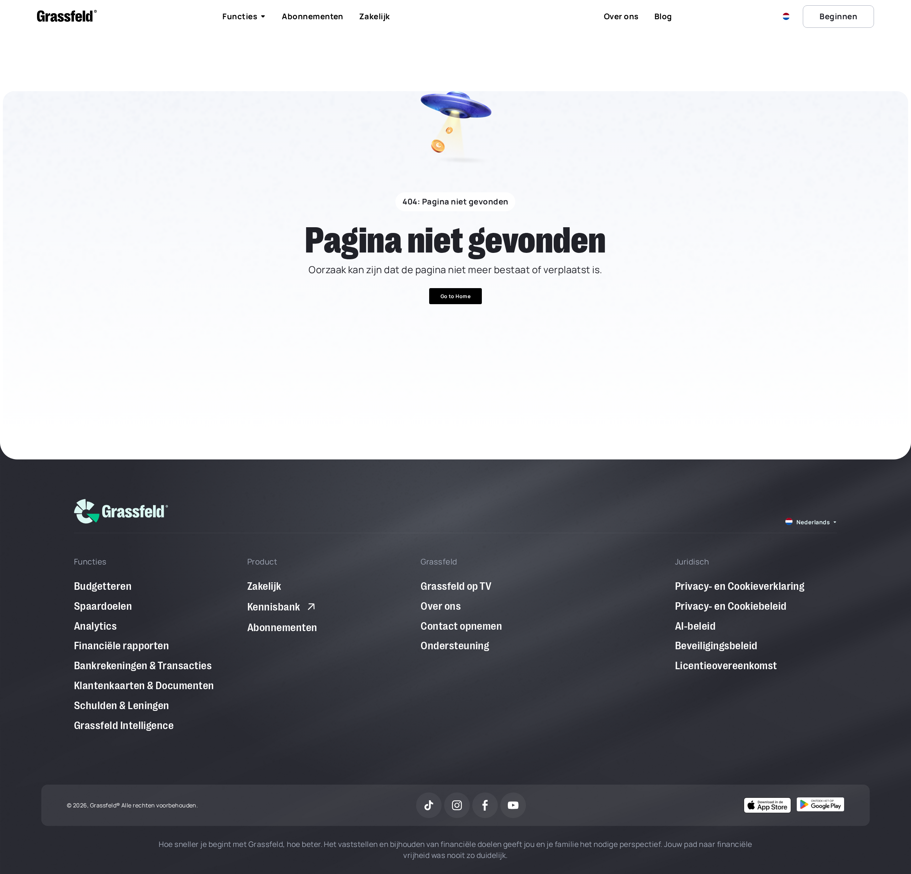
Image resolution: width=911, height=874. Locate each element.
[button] (787, 16)
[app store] (767, 805)
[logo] (121, 511)
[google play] (820, 804)
